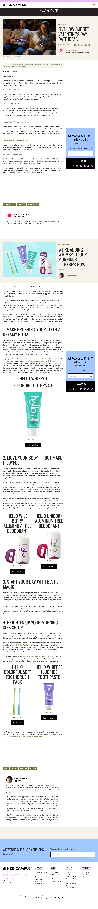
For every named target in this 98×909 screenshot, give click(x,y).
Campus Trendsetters (70, 886)
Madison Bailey (71, 276)
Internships (85, 877)
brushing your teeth (44, 314)
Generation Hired (55, 881)
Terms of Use (38, 881)
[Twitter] (82, 45)
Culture (48, 5)
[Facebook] (75, 45)
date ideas (21, 204)
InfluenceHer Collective (54, 878)
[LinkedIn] (86, 45)
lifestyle (14, 768)
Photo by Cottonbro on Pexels (13, 56)
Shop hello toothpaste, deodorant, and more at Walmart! (22, 736)
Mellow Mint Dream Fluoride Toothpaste (39, 656)
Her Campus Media (41, 872)
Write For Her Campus (70, 873)
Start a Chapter (71, 876)
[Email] (89, 45)
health (6, 768)
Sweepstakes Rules (40, 883)
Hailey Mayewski (71, 51)
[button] (94, 5)
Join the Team (86, 874)
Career (80, 5)
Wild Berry (8, 503)
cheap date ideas (9, 204)
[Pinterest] (78, 45)
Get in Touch (86, 872)
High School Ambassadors (70, 880)
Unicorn (35, 503)
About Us (37, 874)
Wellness (65, 5)
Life (73, 5)
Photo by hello (33, 439)
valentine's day (33, 204)
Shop (36, 877)
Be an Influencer (71, 883)
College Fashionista (56, 874)
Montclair (62, 24)
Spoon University (55, 872)
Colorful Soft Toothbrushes (23, 645)
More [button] (88, 5)
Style (56, 5)
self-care (23, 768)
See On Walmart (33, 445)
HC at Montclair (49, 10)
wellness (33, 768)
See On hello (17, 723)
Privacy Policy (39, 879)
